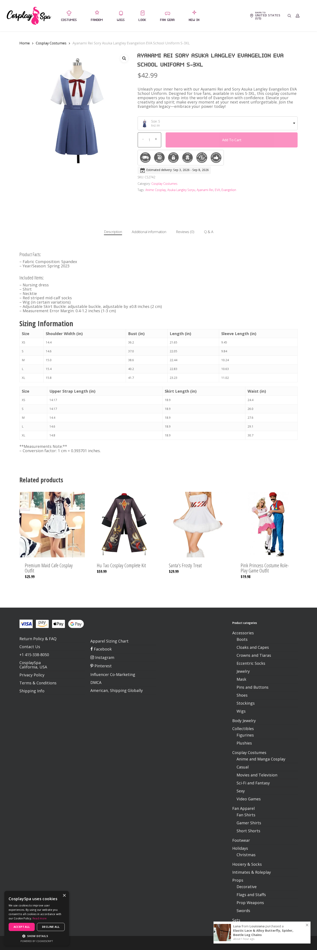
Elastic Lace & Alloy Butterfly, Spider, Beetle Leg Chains (263, 932)
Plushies (244, 743)
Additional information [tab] (149, 231)
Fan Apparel (243, 808)
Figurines (245, 735)
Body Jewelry (244, 720)
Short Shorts (248, 830)
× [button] (64, 895)
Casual (243, 767)
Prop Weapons (250, 902)
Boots (242, 639)
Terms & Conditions (37, 682)
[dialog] (36, 918)
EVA (217, 190)
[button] (124, 58)
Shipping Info (31, 690)
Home (24, 43)
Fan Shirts (246, 814)
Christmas (246, 854)
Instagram (104, 657)
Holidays (240, 848)
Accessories (243, 632)
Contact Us (29, 646)
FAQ (52, 638)
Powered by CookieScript (36, 941)
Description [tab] (113, 231)
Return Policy (31, 638)
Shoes (242, 695)
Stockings (246, 703)
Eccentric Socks (251, 663)
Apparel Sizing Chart (109, 641)
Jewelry (243, 671)
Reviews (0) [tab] (185, 231)
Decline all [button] (51, 927)
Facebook (102, 649)
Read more (40, 918)
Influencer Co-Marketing (112, 674)
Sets (236, 920)
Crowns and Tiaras (254, 655)
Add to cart (231, 140)
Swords (243, 910)
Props (237, 880)
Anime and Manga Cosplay (261, 759)
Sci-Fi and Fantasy (253, 782)
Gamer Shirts (249, 822)
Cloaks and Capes (253, 647)
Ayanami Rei (205, 190)
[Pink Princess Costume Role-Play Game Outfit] (268, 524)
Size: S (155, 121)
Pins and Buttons (252, 687)
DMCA (95, 682)
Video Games (249, 798)
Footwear (241, 840)
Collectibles (243, 728)
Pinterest (102, 665)
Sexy (241, 790)
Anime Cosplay (155, 190)
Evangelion (228, 190)
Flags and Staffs (251, 894)
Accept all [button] (22, 927)
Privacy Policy (31, 674)
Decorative (247, 886)
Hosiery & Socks (247, 864)
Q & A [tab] (208, 231)
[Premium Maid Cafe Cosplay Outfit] (52, 524)
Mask (241, 679)
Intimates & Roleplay (251, 872)
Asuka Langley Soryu (181, 190)
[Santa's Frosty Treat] (196, 524)
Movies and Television (257, 775)
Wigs (241, 711)
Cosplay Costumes (51, 43)
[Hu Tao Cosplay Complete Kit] (124, 524)
